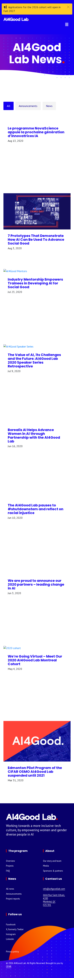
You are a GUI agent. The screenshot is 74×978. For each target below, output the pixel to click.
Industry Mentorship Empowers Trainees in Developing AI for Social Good (35, 283)
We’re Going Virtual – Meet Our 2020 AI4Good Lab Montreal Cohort (35, 660)
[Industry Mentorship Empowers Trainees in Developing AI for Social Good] (37, 270)
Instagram (11, 934)
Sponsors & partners (53, 870)
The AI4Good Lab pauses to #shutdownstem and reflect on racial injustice (35, 509)
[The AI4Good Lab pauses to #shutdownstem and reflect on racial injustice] (37, 497)
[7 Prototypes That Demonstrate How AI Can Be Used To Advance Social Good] (37, 211)
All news (10, 888)
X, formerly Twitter (15, 929)
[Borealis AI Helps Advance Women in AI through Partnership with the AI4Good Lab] (37, 421)
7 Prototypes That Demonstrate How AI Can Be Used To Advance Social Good (36, 239)
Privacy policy (12, 951)
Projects (10, 865)
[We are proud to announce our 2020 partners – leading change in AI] (37, 572)
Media (46, 865)
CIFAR (8, 966)
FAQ (8, 870)
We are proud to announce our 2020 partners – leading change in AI (36, 584)
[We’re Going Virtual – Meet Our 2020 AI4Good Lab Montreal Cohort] (37, 647)
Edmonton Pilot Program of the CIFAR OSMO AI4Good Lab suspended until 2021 (35, 771)
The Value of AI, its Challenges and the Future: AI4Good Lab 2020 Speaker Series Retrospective (34, 360)
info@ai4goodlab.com (54, 888)
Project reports (13, 898)
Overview (10, 860)
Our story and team (52, 860)
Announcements (28, 106)
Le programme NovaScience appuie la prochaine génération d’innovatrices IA (36, 132)
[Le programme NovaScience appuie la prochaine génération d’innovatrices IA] (37, 120)
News (49, 106)
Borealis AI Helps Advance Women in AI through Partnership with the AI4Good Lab (34, 435)
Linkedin (10, 939)
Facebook (10, 924)
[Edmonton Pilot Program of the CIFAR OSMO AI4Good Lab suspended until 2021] (37, 741)
